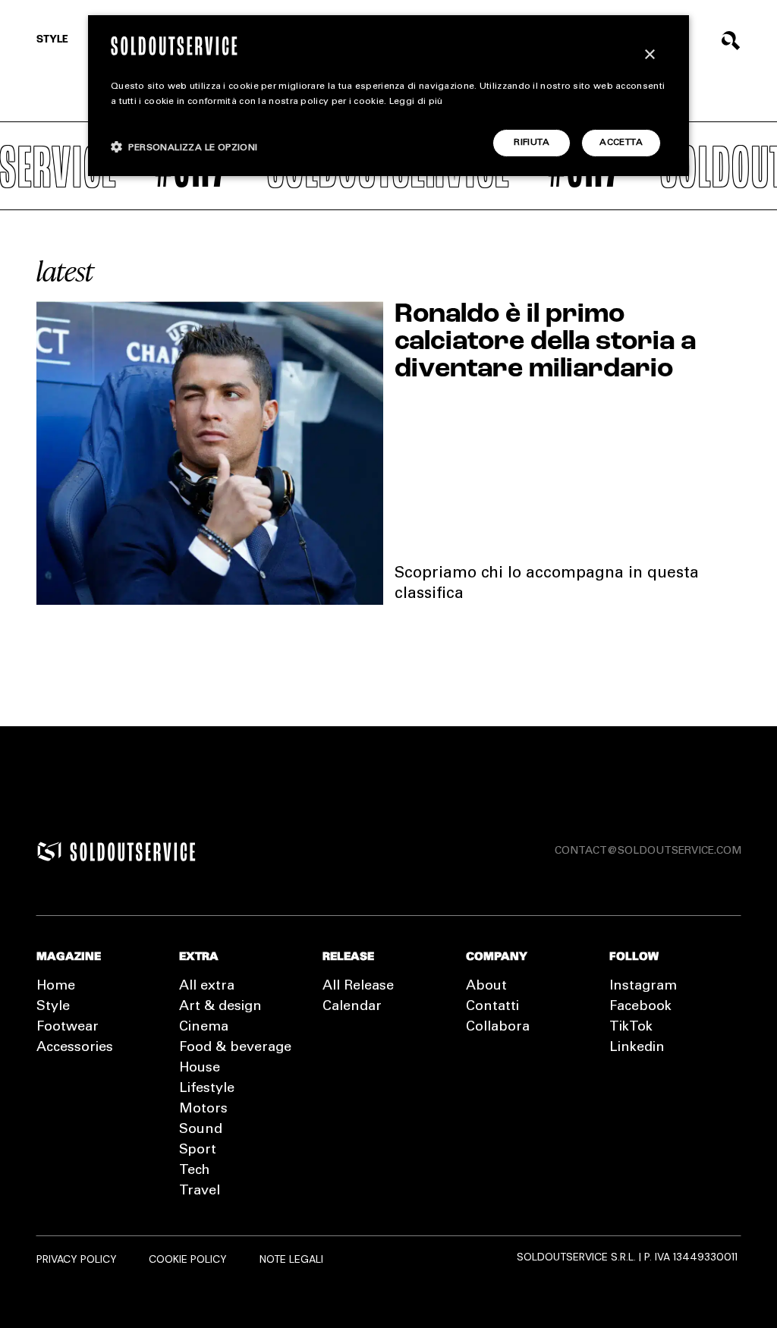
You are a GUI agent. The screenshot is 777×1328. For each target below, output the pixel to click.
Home (55, 986)
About (486, 986)
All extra (206, 986)
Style (52, 40)
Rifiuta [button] (531, 142)
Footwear (67, 1027)
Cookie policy (188, 1259)
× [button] (649, 55)
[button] (184, 146)
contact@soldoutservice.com (648, 851)
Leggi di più (416, 101)
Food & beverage (235, 1048)
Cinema (203, 1027)
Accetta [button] (621, 142)
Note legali (291, 1259)
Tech (194, 1171)
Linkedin (637, 1048)
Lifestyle (206, 1089)
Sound (200, 1130)
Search (731, 40)
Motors (203, 1109)
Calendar (352, 1007)
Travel (199, 1191)
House (199, 1068)
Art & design (220, 1007)
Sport (197, 1150)
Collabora (498, 1027)
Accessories (74, 1048)
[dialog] (388, 95)
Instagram (643, 986)
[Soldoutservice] (49, 851)
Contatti (492, 1007)
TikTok (631, 1027)
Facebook (640, 1007)
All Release (358, 986)
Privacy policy (76, 1259)
